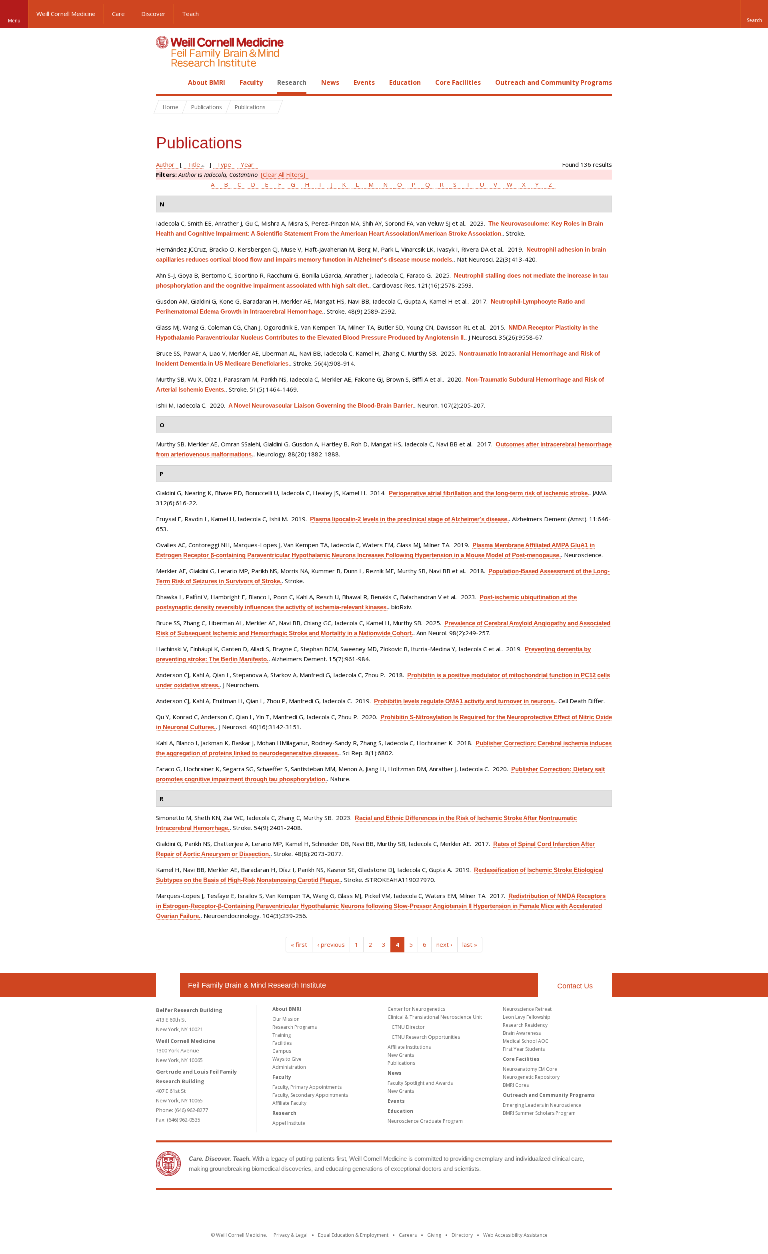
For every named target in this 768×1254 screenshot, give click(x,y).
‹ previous (331, 944)
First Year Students (524, 1049)
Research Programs (294, 1027)
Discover (153, 14)
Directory (462, 1235)
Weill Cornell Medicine (66, 14)
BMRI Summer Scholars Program (539, 1113)
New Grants (401, 1055)
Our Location (168, 985)
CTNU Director (408, 1027)
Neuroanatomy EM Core (530, 1069)
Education (405, 82)
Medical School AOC (525, 1041)
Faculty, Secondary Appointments (310, 1095)
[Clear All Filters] (283, 174)
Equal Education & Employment (353, 1235)
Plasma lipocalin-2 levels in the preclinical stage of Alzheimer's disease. (409, 519)
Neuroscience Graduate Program (425, 1121)
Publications (401, 1063)
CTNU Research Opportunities (426, 1037)
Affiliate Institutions (409, 1047)
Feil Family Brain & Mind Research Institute (257, 985)
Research (291, 82)
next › (444, 944)
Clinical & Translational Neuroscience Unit (435, 1017)
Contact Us (575, 986)
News (330, 82)
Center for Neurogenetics (416, 1009)
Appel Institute (288, 1123)
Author (165, 164)
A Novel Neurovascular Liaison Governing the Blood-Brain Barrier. (321, 405)
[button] (754, 14)
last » (469, 944)
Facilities (282, 1043)
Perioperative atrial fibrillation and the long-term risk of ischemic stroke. (489, 493)
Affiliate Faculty (289, 1103)
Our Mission (286, 1019)
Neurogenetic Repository (531, 1077)
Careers (408, 1235)
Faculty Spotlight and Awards (420, 1083)
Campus (281, 1051)
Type (224, 164)
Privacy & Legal (291, 1235)
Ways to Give (287, 1059)
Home (165, 82)
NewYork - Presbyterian (451, 1206)
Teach (190, 14)
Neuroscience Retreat (527, 1009)
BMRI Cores (516, 1085)
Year (247, 164)
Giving (434, 1235)
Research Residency (525, 1025)
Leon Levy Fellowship (526, 1017)
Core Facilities (458, 82)
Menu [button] (14, 20)
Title (194, 164)
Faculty (251, 82)
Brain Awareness (522, 1033)
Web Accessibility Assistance (515, 1235)
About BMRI (206, 82)
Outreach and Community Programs (553, 82)
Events (364, 82)
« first (299, 944)
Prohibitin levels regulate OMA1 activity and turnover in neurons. (464, 701)
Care (118, 14)
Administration (289, 1067)
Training (281, 1035)
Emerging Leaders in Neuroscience (542, 1105)
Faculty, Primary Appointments (307, 1087)
